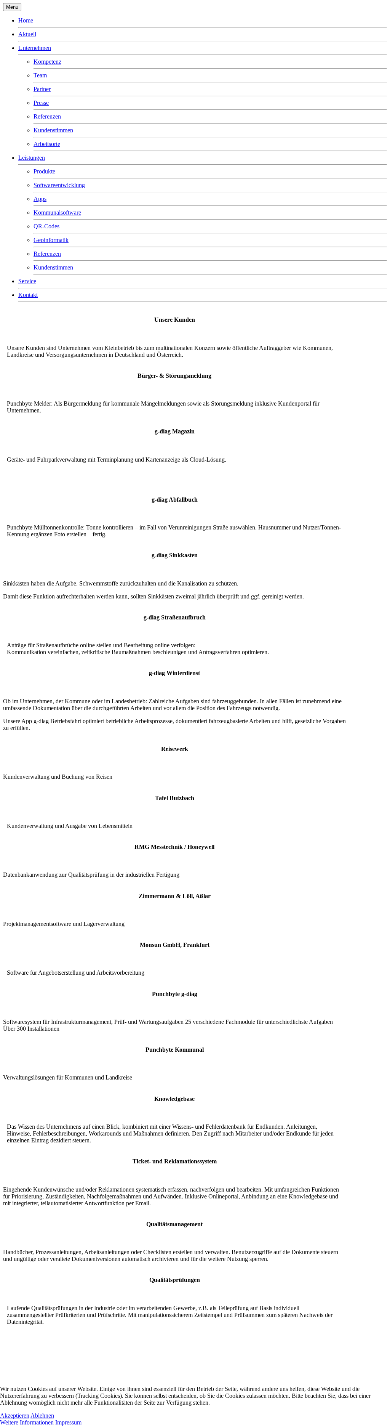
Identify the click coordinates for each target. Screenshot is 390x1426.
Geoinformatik (51, 240)
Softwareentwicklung (59, 185)
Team (40, 75)
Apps (40, 199)
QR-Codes (46, 226)
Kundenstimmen (53, 130)
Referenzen (47, 116)
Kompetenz (47, 61)
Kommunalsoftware (57, 212)
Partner (42, 89)
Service (27, 281)
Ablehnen (42, 1415)
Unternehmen (34, 48)
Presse (41, 102)
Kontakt (28, 295)
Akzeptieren (14, 1415)
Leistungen (31, 157)
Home (25, 20)
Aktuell (27, 34)
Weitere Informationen (27, 1422)
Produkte (44, 171)
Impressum (68, 1422)
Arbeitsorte (47, 144)
